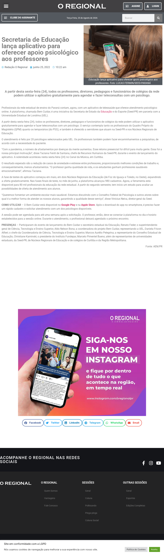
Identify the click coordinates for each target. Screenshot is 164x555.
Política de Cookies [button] (136, 549)
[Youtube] (158, 463)
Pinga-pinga (91, 513)
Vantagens (49, 498)
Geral (87, 491)
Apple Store (88, 204)
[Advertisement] (82, 277)
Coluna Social (92, 520)
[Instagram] (151, 463)
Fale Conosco (51, 505)
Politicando (90, 505)
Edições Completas (135, 505)
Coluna (88, 498)
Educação (106, 111)
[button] (6, 6)
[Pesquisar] (158, 18)
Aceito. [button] (154, 549)
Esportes (130, 498)
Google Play (68, 204)
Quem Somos (50, 491)
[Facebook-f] (143, 463)
